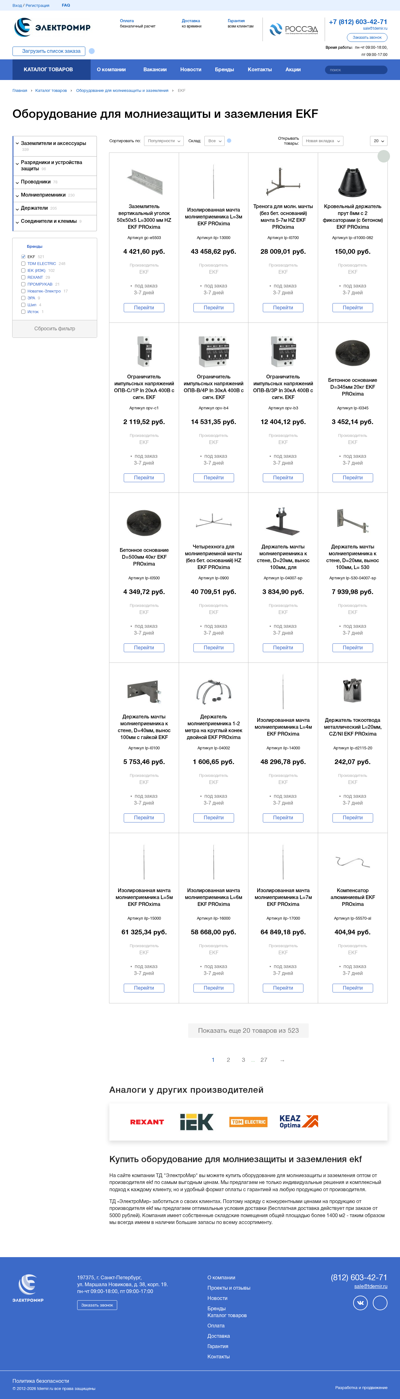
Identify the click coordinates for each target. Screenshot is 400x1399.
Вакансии (155, 69)
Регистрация (37, 5)
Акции (293, 69)
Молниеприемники (48, 195)
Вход (17, 5)
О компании (111, 69)
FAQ (66, 5)
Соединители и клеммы (51, 221)
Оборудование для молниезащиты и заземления (122, 90)
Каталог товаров (48, 69)
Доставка (219, 1336)
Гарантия (218, 1346)
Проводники (39, 182)
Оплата (216, 1325)
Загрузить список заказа (51, 51)
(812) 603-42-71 (359, 1277)
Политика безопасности (40, 1381)
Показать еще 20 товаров (248, 1030)
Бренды (224, 69)
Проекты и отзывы (229, 1288)
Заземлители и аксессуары (53, 147)
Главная (19, 90)
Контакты (260, 69)
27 (264, 1060)
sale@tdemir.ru (375, 28)
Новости (190, 69)
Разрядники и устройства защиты (51, 166)
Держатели (39, 208)
